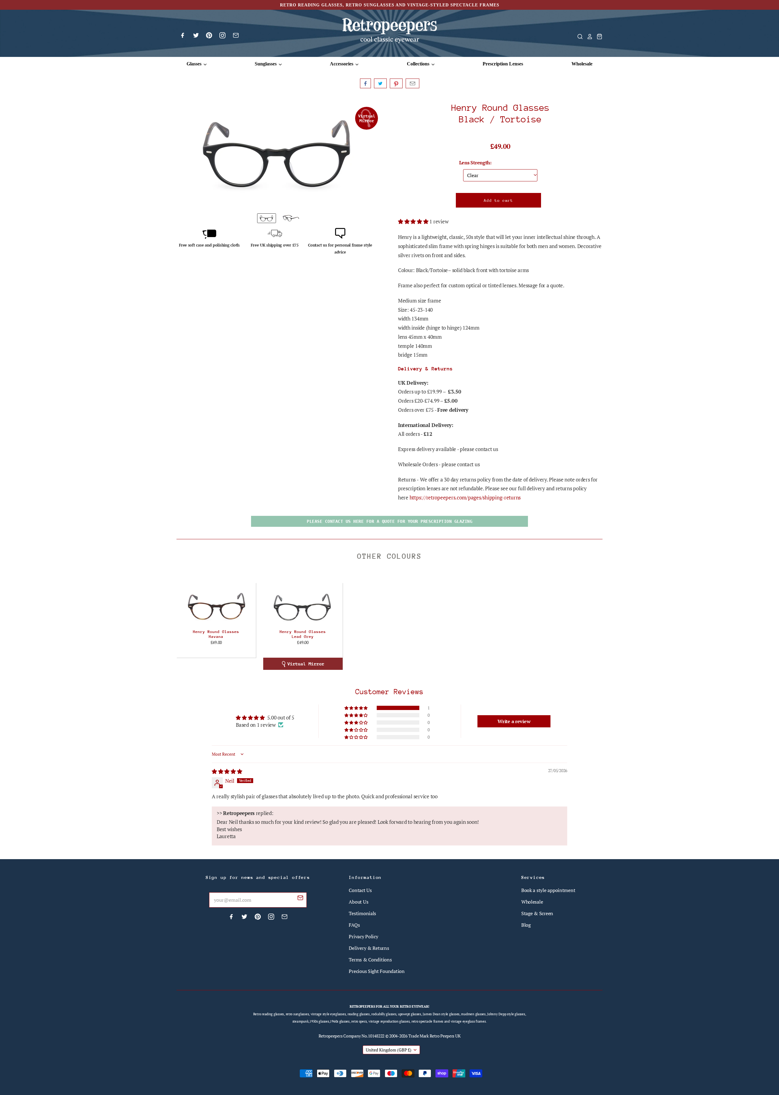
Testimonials (362, 913)
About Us (358, 901)
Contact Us (360, 890)
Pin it (396, 83)
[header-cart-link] (598, 36)
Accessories (342, 63)
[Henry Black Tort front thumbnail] (266, 218)
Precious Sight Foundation (376, 971)
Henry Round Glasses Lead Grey (303, 634)
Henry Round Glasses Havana (216, 634)
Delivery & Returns (369, 948)
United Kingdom (388, 1050)
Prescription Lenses (503, 63)
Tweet (380, 83)
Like (365, 83)
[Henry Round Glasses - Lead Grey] (303, 605)
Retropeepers (331, 1036)
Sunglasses (266, 63)
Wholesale (581, 63)
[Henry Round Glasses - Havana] (216, 605)
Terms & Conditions (370, 959)
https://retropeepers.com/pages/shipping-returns (465, 497)
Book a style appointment (548, 890)
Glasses (195, 63)
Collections (419, 63)
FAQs (354, 925)
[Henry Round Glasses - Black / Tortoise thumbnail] (291, 218)
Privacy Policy (363, 936)
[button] (413, 221)
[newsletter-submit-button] (300, 899)
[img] (227, 771)
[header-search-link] (578, 36)
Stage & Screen (537, 913)
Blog (526, 925)
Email (412, 83)
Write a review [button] (514, 721)
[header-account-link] (588, 36)
